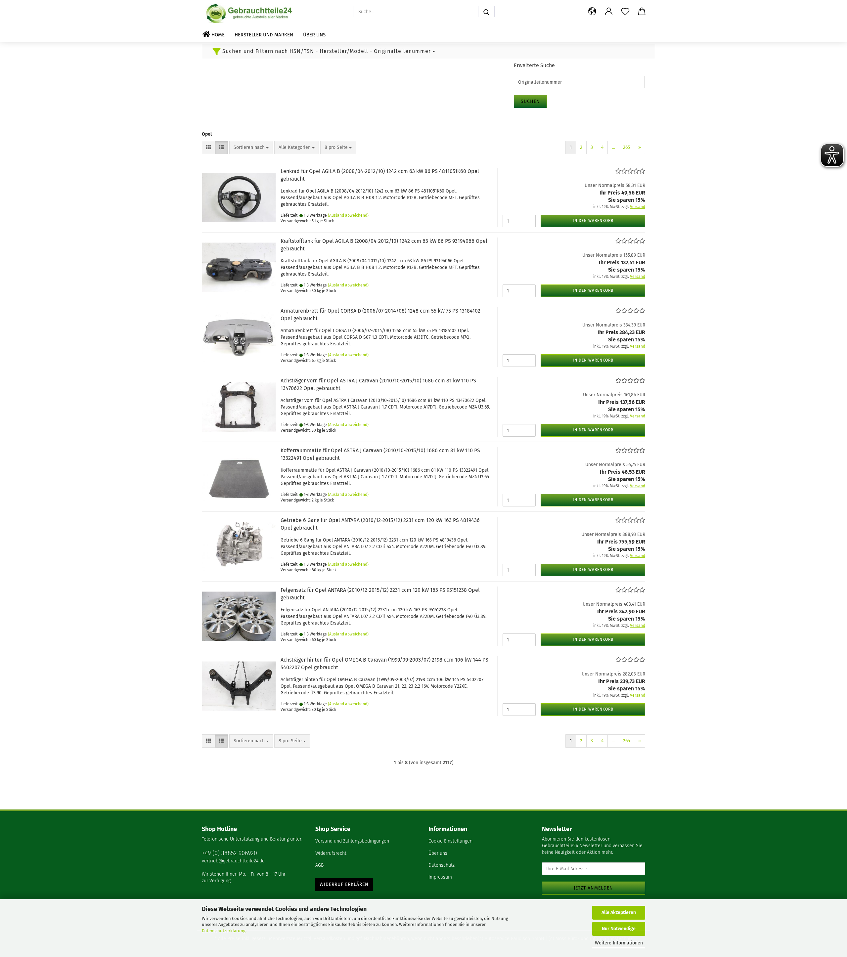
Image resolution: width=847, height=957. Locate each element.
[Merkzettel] (625, 11)
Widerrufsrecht (330, 853)
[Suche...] (486, 11)
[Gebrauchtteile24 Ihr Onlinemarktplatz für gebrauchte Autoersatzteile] (250, 13)
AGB (319, 865)
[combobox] (251, 147)
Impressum (440, 877)
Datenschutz (441, 865)
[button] (592, 11)
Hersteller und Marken (264, 35)
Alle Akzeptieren (619, 912)
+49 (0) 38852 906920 (229, 853)
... (613, 147)
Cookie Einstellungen (450, 841)
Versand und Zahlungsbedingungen (352, 841)
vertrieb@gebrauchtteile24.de (233, 861)
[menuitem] (367, 841)
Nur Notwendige (619, 929)
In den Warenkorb (593, 220)
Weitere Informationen (619, 943)
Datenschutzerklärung (223, 930)
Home (217, 35)
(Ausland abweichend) (348, 215)
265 (626, 147)
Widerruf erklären (344, 884)
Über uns (314, 35)
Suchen (530, 101)
